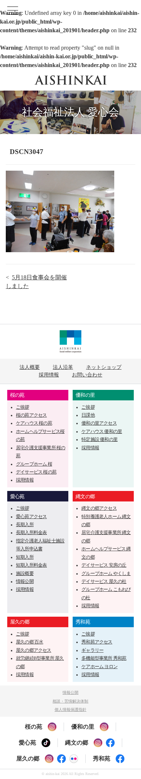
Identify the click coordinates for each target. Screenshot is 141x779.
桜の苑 (17, 395)
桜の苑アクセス (31, 415)
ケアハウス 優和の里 (101, 431)
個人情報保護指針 (70, 709)
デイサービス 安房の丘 (103, 565)
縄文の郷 (85, 496)
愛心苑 (17, 496)
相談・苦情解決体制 (70, 701)
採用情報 (49, 375)
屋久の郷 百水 (29, 642)
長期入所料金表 (31, 532)
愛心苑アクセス (31, 516)
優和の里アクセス (99, 423)
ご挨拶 (22, 407)
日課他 (88, 415)
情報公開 (25, 581)
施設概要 (25, 573)
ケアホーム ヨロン (99, 666)
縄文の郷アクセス (99, 508)
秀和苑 (83, 622)
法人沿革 (63, 367)
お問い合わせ (87, 375)
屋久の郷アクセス (33, 650)
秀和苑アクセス (96, 642)
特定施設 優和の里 (99, 439)
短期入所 (25, 557)
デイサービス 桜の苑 (36, 472)
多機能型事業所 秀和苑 (103, 658)
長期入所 (25, 524)
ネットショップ (103, 367)
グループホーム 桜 (34, 464)
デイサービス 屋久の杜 (103, 581)
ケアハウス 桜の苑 (34, 423)
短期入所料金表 (31, 565)
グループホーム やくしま (106, 573)
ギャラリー (92, 650)
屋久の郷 (19, 622)
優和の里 (85, 395)
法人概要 (30, 367)
